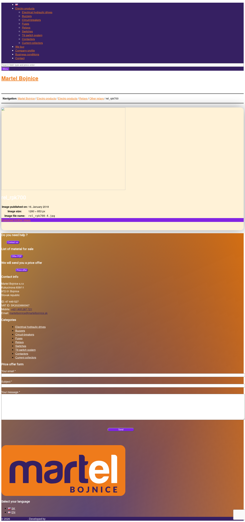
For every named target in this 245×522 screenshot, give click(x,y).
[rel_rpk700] (63, 189)
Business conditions (27, 54)
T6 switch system (32, 35)
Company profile (25, 50)
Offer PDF (17, 256)
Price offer (22, 270)
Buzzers (27, 16)
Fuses (25, 24)
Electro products (24, 8)
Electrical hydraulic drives (37, 12)
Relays (26, 27)
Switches (27, 31)
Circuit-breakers (31, 20)
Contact (19, 58)
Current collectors (32, 43)
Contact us (13, 242)
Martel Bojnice (19, 519)
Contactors (28, 39)
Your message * (10, 392)
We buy (19, 47)
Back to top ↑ (69, 519)
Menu (5, 69)
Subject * (6, 381)
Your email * (8, 371)
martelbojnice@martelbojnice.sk (29, 313)
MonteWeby (53, 519)
